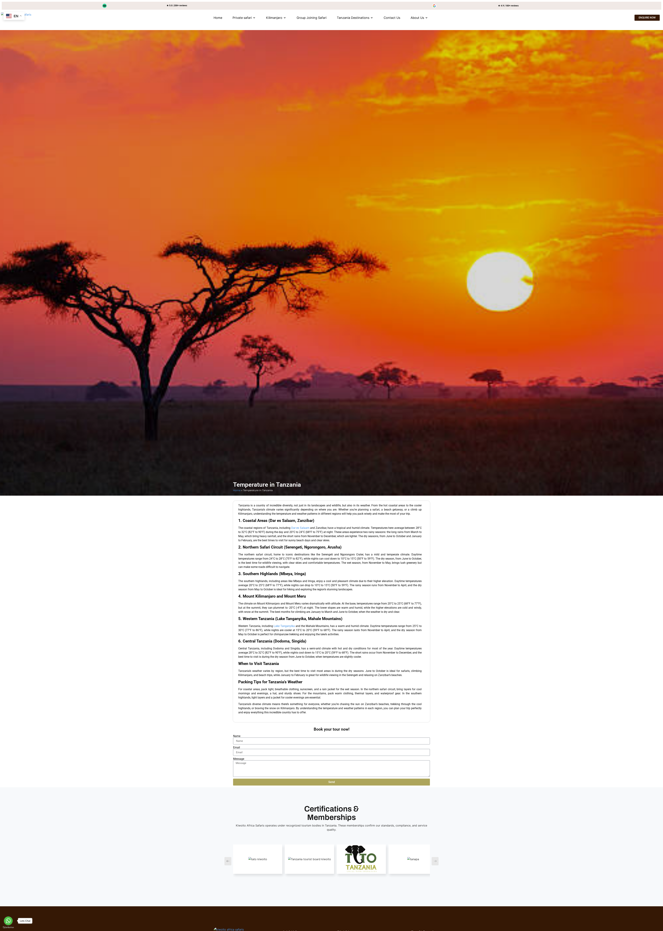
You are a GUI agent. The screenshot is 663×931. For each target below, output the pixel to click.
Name (236, 736)
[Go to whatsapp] (8, 920)
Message (238, 759)
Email (236, 747)
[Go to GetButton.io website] (8, 927)
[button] (244, 17)
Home (237, 490)
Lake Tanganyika (284, 626)
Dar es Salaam (299, 528)
